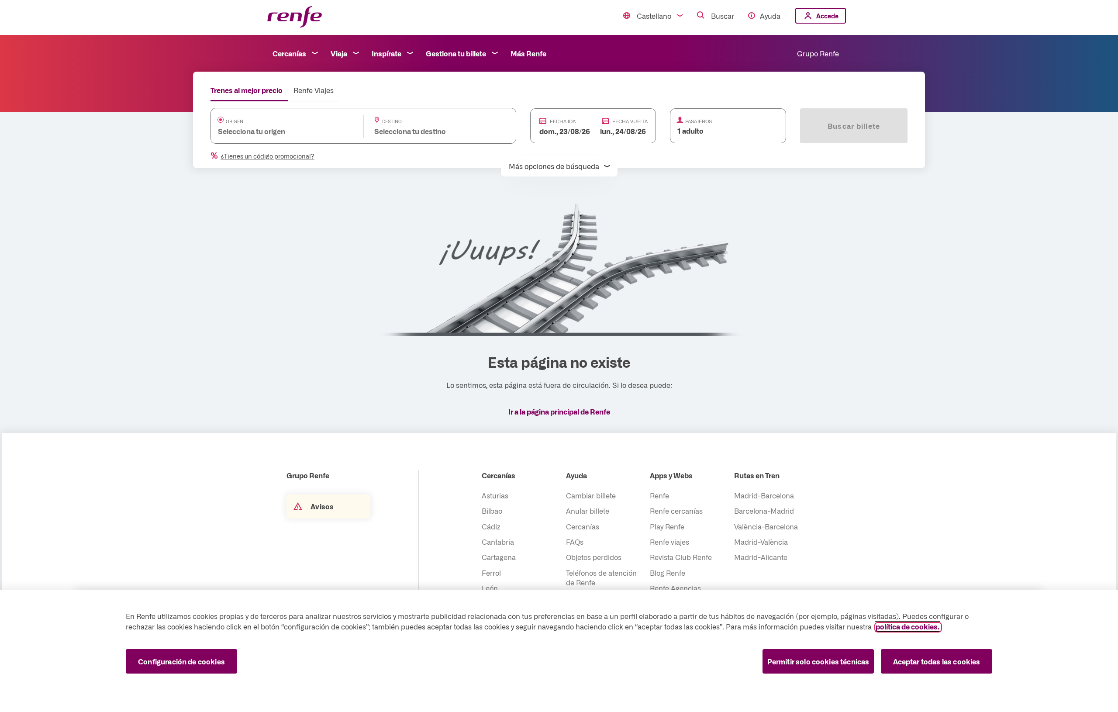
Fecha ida (563, 121)
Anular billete (587, 510)
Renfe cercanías (676, 510)
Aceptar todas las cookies (936, 661)
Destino (392, 121)
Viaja (339, 53)
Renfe (659, 495)
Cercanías (289, 53)
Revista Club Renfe (681, 557)
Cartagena (499, 557)
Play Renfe (667, 526)
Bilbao (492, 510)
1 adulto (690, 131)
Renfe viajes (669, 541)
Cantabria (498, 541)
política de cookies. (907, 626)
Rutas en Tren (757, 475)
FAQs (574, 541)
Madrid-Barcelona (764, 495)
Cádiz (491, 526)
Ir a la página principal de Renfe (559, 411)
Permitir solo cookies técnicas (818, 661)
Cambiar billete (591, 495)
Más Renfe (528, 53)
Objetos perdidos (593, 557)
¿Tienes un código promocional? (267, 155)
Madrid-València (761, 541)
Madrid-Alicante (760, 557)
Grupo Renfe (818, 53)
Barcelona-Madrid (764, 510)
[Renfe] (295, 17)
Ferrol (491, 572)
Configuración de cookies (181, 661)
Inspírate (386, 53)
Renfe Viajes (313, 90)
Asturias (495, 495)
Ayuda (770, 15)
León (490, 588)
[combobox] (278, 131)
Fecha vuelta (630, 121)
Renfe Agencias (675, 588)
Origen (234, 121)
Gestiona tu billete (456, 53)
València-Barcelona (766, 526)
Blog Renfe (667, 572)
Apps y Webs (671, 475)
